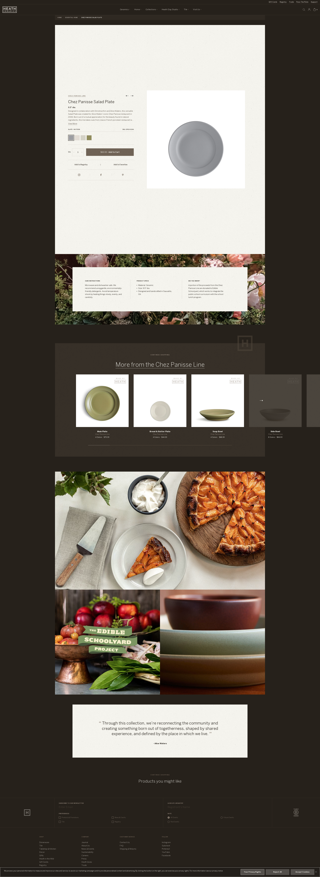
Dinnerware (44, 842)
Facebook (166, 856)
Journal (85, 842)
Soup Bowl (218, 432)
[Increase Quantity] (82, 152)
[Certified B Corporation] (296, 813)
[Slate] (71, 137)
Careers (85, 856)
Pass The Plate (302, 2)
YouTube (166, 852)
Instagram (166, 842)
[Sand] (77, 137)
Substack (166, 846)
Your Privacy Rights (252, 872)
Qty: (69, 152)
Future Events (229, 817)
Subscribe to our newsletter (71, 803)
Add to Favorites (120, 164)
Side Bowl (275, 432)
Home (60, 17)
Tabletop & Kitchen (47, 849)
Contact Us (125, 842)
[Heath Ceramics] (27, 812)
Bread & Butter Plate (160, 432)
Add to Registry (81, 164)
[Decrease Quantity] (74, 152)
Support (314, 2)
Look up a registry (175, 803)
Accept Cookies (303, 872)
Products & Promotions (70, 817)
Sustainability (87, 852)
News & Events (120, 817)
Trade (291, 2)
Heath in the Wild (46, 859)
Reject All (277, 872)
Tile (63, 822)
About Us (86, 846)
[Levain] (83, 137)
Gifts (41, 856)
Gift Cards (273, 2)
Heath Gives (87, 862)
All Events (174, 817)
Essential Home (71, 17)
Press (84, 859)
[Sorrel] (89, 137)
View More (72, 124)
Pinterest (166, 849)
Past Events (175, 822)
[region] (160, 872)
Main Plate (102, 432)
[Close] (316, 872)
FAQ (122, 846)
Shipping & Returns (128, 849)
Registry (283, 2)
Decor (42, 852)
